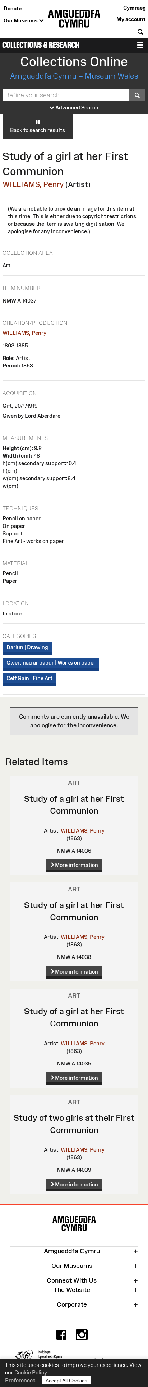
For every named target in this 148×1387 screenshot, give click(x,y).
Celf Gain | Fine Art (29, 678)
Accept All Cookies (66, 1380)
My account (130, 19)
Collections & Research (40, 45)
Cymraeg (134, 8)
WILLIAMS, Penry (33, 184)
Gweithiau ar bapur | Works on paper (51, 663)
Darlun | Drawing (27, 647)
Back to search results (37, 130)
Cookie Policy (30, 1372)
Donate (13, 8)
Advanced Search (76, 107)
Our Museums (21, 20)
